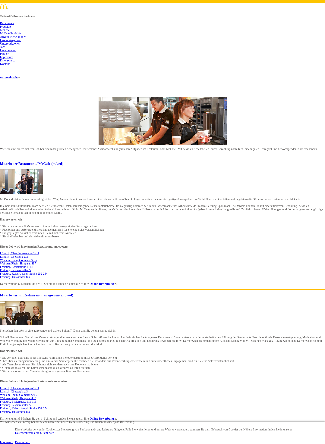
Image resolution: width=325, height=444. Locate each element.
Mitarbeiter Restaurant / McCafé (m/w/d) (31, 164)
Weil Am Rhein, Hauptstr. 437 (18, 263)
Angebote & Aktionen (13, 36)
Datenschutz (7, 60)
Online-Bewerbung (102, 283)
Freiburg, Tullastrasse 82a (15, 277)
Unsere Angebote (10, 40)
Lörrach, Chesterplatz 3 (14, 256)
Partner (4, 53)
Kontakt (5, 63)
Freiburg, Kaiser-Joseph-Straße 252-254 (24, 273)
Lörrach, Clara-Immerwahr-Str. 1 (19, 253)
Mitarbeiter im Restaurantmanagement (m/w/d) (36, 295)
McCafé (5, 30)
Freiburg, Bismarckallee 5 (15, 270)
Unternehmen (8, 50)
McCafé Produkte (10, 33)
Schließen (48, 432)
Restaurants (7, 23)
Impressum (6, 57)
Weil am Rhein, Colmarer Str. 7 (18, 260)
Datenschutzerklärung (28, 432)
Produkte (5, 26)
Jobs (2, 46)
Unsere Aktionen (10, 43)
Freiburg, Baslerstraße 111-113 (18, 266)
